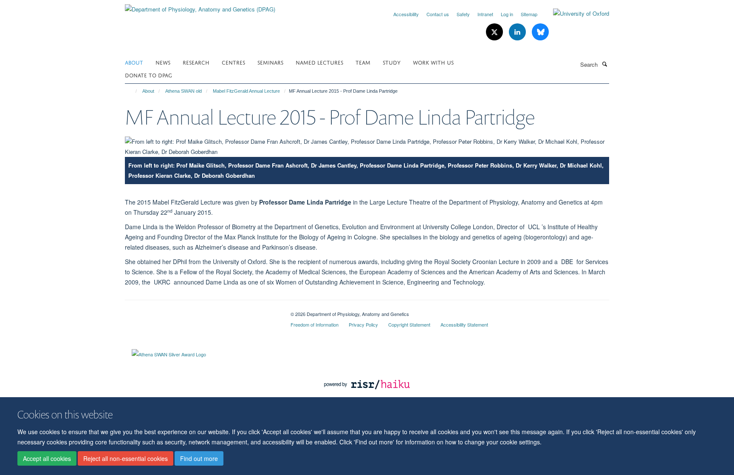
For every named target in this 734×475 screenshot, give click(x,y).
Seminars (270, 62)
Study (392, 62)
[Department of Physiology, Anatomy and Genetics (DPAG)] (200, 6)
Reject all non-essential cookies (125, 458)
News (162, 62)
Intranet (485, 14)
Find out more (199, 458)
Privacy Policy (363, 324)
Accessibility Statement (464, 324)
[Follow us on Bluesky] (540, 32)
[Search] (604, 63)
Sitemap (529, 14)
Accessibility (406, 14)
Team (363, 62)
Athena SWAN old (183, 91)
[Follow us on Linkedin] (518, 32)
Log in (507, 14)
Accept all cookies (47, 458)
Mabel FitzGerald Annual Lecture (246, 91)
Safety (463, 14)
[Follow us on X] (495, 32)
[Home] (132, 91)
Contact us (437, 14)
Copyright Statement (409, 324)
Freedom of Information (315, 324)
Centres (233, 62)
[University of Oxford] (574, 14)
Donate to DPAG (148, 75)
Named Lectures (319, 62)
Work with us (433, 62)
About (134, 62)
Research (196, 62)
